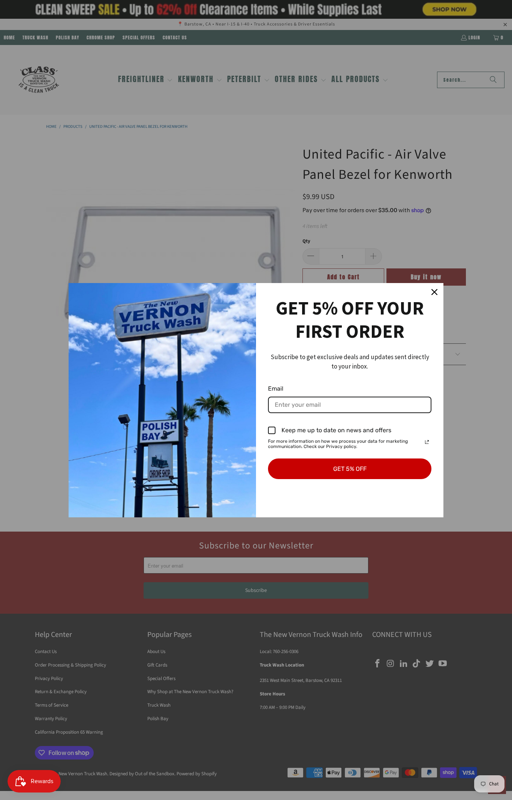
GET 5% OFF (350, 468)
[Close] (434, 292)
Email (275, 388)
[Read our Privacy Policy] (426, 441)
